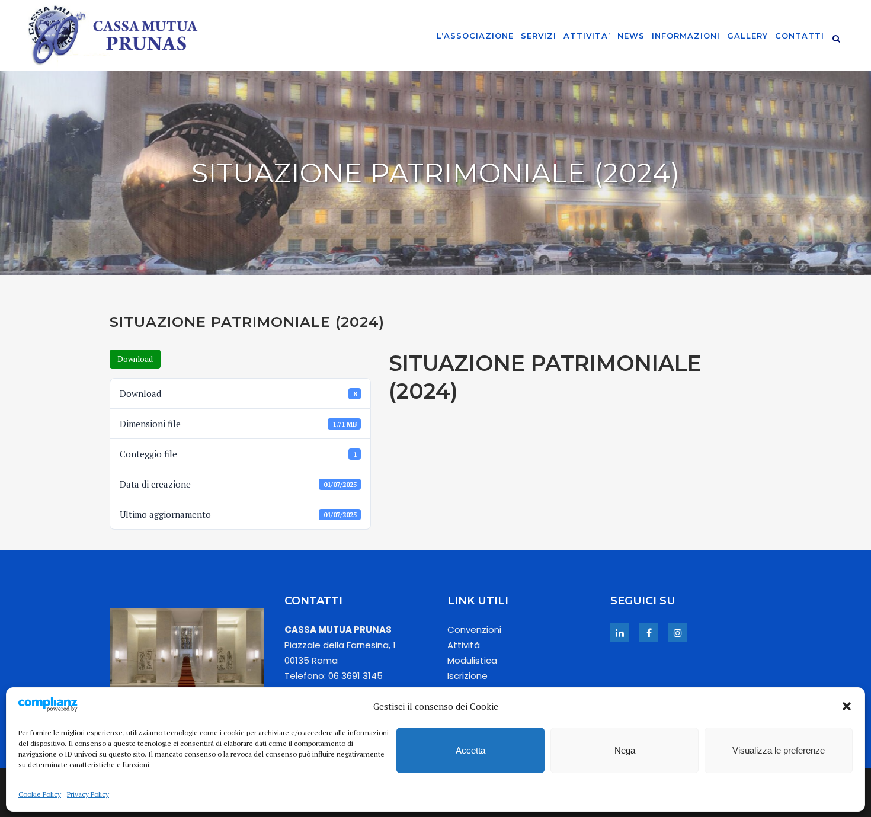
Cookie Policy (39, 793)
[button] (847, 706)
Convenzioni (474, 629)
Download (135, 359)
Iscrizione (467, 675)
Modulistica (472, 660)
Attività (463, 645)
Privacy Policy (88, 793)
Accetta (470, 750)
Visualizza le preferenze (778, 750)
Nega (624, 750)
